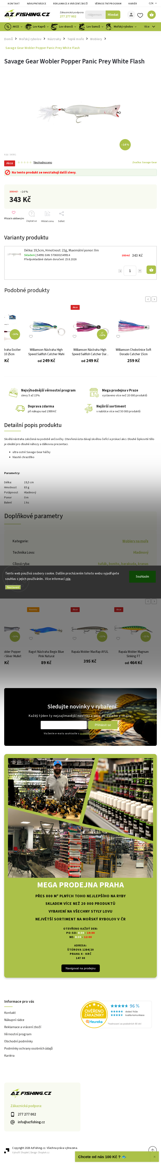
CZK (151, 3)
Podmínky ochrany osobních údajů (28, 1048)
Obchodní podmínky (18, 1041)
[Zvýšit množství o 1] (140, 271)
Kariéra (134, 3)
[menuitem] (13, 26)
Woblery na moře (135, 541)
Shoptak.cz (43, 1152)
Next (155, 299)
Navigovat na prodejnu (81, 968)
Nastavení (13, 587)
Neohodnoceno (43, 162)
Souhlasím (142, 576)
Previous (149, 299)
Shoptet (25, 1152)
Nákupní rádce (36, 3)
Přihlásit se (103, 725)
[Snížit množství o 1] (120, 271)
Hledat (113, 14)
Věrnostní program (108, 3)
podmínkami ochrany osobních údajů (98, 733)
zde (68, 579)
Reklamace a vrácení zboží (70, 3)
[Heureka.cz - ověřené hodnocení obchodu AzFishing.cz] (118, 1015)
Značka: (144, 162)
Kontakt (14, 3)
